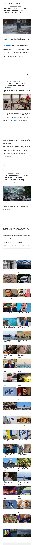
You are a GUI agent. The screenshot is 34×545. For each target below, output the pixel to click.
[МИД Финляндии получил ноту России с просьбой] (10, 507)
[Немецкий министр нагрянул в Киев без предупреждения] (24, 309)
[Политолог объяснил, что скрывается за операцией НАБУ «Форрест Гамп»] (24, 394)
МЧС (4, 205)
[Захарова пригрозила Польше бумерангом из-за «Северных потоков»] (10, 422)
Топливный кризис (18, 3)
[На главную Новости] (6, 1)
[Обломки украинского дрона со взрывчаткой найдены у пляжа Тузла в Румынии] (24, 478)
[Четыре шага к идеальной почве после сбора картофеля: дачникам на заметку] (10, 408)
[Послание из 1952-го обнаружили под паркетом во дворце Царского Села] (10, 281)
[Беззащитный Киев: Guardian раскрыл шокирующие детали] (24, 535)
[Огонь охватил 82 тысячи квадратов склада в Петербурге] (10, 492)
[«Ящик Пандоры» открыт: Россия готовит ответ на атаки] (10, 464)
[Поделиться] (27, 166)
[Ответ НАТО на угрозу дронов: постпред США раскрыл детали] (24, 323)
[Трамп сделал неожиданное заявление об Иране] (10, 365)
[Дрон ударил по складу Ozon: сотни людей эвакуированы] (24, 436)
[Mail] (3, 1)
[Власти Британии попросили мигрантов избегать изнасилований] (24, 337)
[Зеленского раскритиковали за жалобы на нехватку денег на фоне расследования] (10, 380)
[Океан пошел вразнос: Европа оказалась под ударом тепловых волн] (10, 323)
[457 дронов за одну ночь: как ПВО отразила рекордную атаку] (24, 380)
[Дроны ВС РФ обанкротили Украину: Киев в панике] (10, 351)
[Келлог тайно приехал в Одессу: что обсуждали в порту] (10, 436)
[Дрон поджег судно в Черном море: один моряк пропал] (24, 365)
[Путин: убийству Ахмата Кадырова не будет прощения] (10, 309)
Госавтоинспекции (7, 45)
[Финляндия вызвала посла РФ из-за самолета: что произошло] (10, 394)
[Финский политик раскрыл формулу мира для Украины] (10, 535)
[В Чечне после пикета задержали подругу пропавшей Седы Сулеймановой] (24, 351)
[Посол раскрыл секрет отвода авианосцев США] (10, 337)
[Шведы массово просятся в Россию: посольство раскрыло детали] (24, 422)
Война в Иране (7, 3)
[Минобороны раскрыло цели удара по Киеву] (24, 408)
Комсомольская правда (13, 6)
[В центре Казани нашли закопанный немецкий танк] (24, 450)
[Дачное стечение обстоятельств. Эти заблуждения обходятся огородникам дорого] (10, 521)
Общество (19, 6)
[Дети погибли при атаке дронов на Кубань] (24, 281)
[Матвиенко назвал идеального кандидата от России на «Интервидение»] (10, 450)
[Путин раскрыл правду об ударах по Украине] (24, 521)
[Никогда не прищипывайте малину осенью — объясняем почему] (24, 464)
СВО (12, 3)
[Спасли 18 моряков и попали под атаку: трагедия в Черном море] (24, 267)
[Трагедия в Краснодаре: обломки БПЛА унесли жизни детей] (24, 492)
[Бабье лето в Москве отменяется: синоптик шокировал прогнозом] (10, 267)
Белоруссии (16, 120)
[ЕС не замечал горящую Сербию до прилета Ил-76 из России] (10, 295)
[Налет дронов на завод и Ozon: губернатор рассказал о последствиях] (24, 295)
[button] (17, 27)
